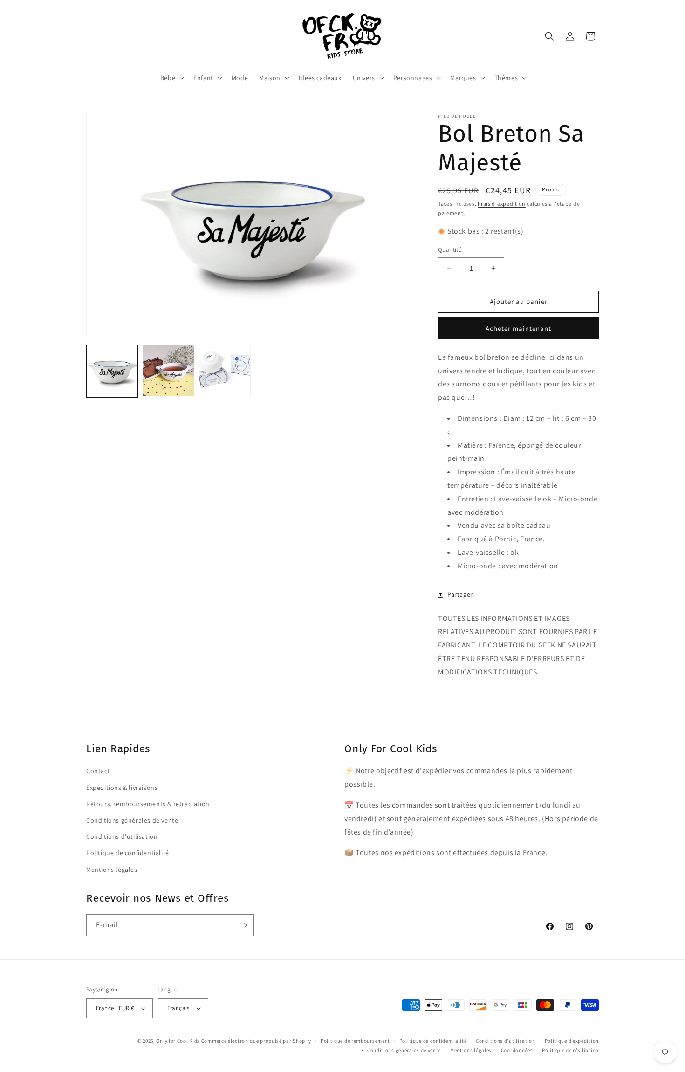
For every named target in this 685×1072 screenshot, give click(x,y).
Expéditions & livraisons (122, 787)
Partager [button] (460, 594)
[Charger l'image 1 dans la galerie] (112, 371)
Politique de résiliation (570, 1050)
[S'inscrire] (243, 925)
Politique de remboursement (355, 1041)
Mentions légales (111, 869)
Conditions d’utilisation (505, 1041)
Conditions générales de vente (132, 820)
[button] (171, 78)
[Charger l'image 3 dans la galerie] (225, 371)
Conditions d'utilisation (122, 836)
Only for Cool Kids (178, 1041)
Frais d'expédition (502, 203)
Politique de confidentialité (127, 853)
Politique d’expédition (572, 1041)
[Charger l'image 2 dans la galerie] (168, 371)
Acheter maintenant (518, 328)
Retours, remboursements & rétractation (148, 804)
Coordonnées (517, 1050)
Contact (98, 771)
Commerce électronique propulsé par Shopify (256, 1041)
